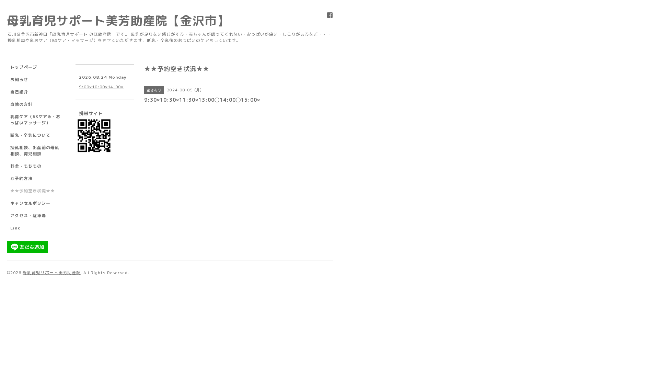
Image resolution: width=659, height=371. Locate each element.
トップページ (23, 67)
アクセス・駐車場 (28, 215)
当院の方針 (21, 104)
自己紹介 (19, 92)
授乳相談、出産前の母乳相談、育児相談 (34, 151)
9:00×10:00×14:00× (101, 87)
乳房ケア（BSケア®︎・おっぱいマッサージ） (35, 120)
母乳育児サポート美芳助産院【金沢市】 (118, 20)
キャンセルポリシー (30, 203)
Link (15, 228)
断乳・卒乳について (30, 135)
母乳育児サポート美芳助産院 (52, 273)
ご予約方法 (21, 178)
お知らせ (19, 79)
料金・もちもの (26, 166)
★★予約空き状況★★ (32, 191)
